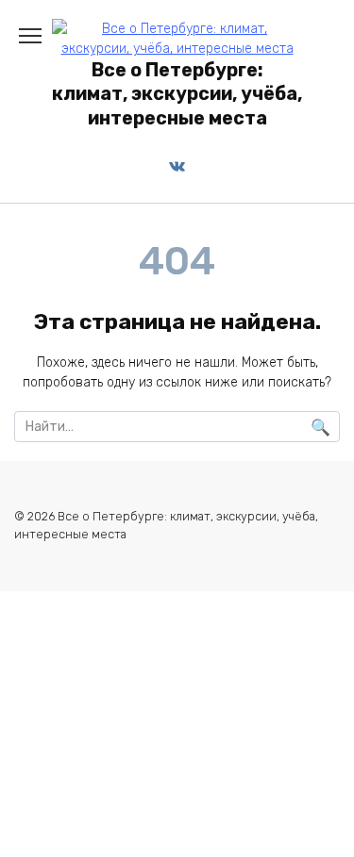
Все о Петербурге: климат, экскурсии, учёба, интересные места (177, 94)
